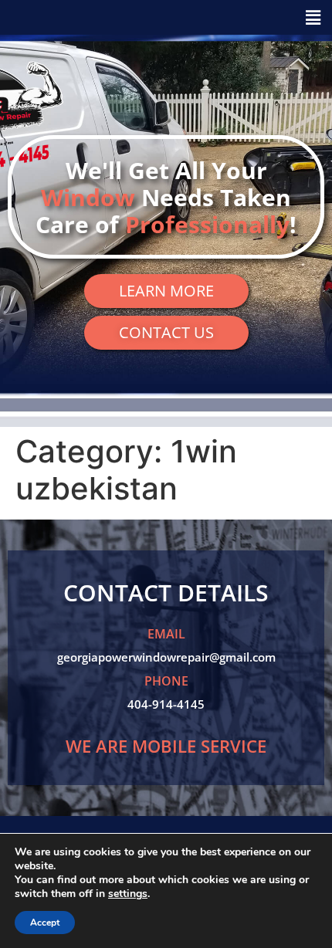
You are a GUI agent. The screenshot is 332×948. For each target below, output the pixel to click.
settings (127, 894)
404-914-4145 (166, 704)
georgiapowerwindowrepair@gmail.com (166, 657)
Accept (44, 922)
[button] (166, 17)
